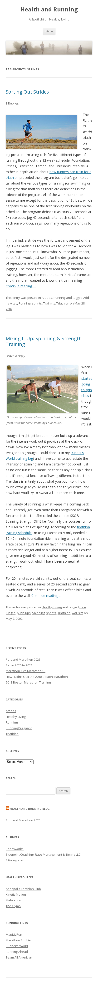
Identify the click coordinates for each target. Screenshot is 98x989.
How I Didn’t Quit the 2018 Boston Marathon (37, 676)
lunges (10, 613)
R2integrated (15, 860)
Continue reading (21, 286)
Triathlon (62, 303)
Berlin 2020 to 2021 (19, 665)
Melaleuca (13, 900)
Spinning (38, 613)
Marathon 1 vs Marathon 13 (25, 671)
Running (59, 297)
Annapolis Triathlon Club (23, 889)
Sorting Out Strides (27, 92)
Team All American (19, 957)
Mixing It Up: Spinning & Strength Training (44, 341)
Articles (47, 297)
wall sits (77, 613)
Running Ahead (17, 951)
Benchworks (15, 849)
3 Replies (12, 103)
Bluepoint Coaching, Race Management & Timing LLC (43, 854)
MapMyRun (14, 934)
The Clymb (13, 906)
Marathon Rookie (18, 940)
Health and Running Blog (30, 808)
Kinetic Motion (16, 894)
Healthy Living (52, 607)
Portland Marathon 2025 (23, 659)
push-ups (24, 613)
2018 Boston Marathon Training (28, 682)
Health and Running (49, 9)
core (82, 607)
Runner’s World (17, 946)
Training (49, 303)
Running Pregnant (19, 728)
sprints (37, 303)
